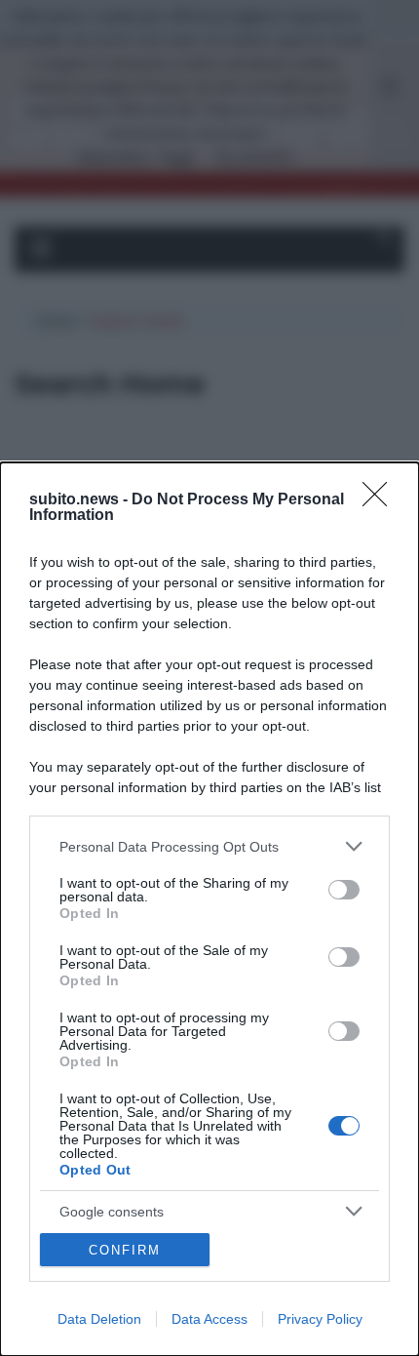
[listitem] (209, 846)
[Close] (381, 500)
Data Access (209, 1319)
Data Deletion (99, 1319)
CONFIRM (125, 1250)
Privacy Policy (320, 1319)
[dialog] (209, 909)
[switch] (344, 889)
